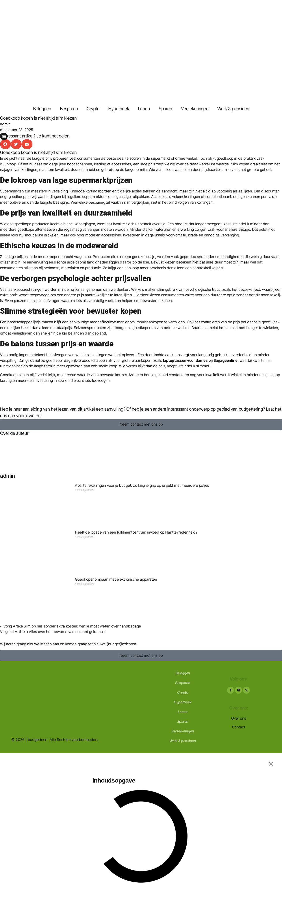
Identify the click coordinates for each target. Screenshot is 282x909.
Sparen (165, 108)
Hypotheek (118, 108)
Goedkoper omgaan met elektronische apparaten (116, 579)
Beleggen (42, 108)
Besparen (69, 108)
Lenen (144, 108)
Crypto (93, 108)
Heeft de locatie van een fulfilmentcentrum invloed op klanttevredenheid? (136, 532)
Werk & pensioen (233, 108)
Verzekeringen (194, 108)
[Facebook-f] (230, 690)
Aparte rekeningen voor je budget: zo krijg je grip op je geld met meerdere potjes (142, 485)
